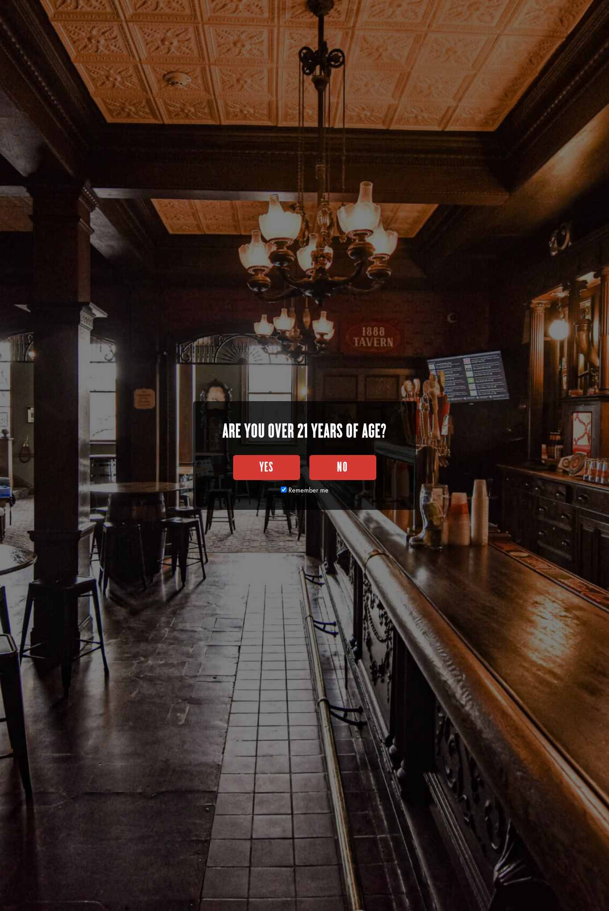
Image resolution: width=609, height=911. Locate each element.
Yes (266, 467)
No (342, 467)
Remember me (308, 490)
